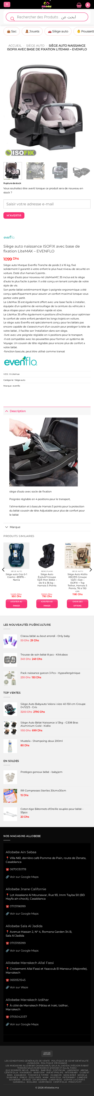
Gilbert (84, 1072)
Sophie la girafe (74, 1080)
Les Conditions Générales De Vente (27, 1061)
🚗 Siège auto (58, 31)
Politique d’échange (54, 1063)
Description (18, 411)
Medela (82, 1075)
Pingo (23, 1077)
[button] (7, 4)
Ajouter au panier (16, 604)
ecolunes (35, 1077)
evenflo (16, 385)
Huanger (56, 1075)
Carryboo (55, 1080)
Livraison (33, 1063)
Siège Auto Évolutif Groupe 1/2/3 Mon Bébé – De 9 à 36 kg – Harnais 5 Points (47, 580)
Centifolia (11, 1072)
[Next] (83, 108)
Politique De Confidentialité (70, 1061)
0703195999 (18, 943)
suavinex (12, 1077)
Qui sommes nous (17, 1070)
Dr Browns (39, 1080)
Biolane (32, 1082)
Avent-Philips (54, 1072)
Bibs (10, 1075)
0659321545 (18, 980)
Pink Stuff (75, 1082)
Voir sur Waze (19, 987)
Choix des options (78, 604)
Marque (15, 527)
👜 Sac (11, 31)
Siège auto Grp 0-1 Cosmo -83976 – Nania (16, 577)
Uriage (26, 1080)
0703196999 (18, 906)
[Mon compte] (87, 5)
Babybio (46, 1070)
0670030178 (18, 869)
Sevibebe (15, 1080)
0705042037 (18, 1016)
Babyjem (39, 1072)
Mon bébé (69, 1075)
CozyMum (59, 1070)
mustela (55, 1077)
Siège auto (35, 45)
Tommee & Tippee (38, 1075)
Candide (82, 1077)
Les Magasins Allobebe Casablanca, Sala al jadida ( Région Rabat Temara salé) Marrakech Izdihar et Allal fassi (47, 1067)
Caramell (19, 1082)
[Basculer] (6, 410)
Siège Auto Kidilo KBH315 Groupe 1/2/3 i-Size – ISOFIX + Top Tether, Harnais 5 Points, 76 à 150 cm (77, 583)
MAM (45, 1077)
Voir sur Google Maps (24, 876)
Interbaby (71, 1072)
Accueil (15, 45)
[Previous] (11, 108)
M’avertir (14, 215)
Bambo (34, 1070)
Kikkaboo (26, 1072)
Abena (84, 1070)
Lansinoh (73, 1070)
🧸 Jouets (32, 31)
